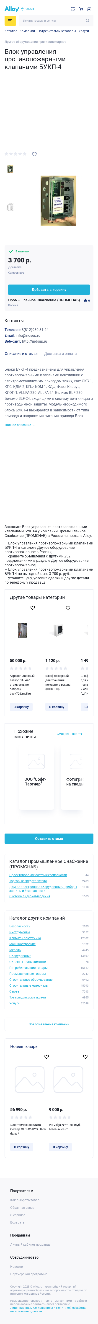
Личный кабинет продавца (30, 1244)
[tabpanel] (49, 397)
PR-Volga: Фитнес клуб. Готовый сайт (64, 1127)
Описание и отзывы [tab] (21, 354)
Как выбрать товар (24, 1200)
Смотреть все (67, 734)
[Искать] (87, 20)
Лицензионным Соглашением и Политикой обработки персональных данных (48, 1309)
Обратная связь (22, 1207)
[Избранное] (73, 9)
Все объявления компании (49, 1024)
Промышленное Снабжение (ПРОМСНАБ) (44, 300)
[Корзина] (81, 9)
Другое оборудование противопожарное (35, 42)
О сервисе (17, 1215)
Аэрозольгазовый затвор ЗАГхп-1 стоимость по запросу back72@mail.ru (22, 684)
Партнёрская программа (28, 1274)
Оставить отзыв (49, 838)
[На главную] (12, 9)
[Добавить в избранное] (34, 154)
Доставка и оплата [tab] (60, 354)
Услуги (84, 31)
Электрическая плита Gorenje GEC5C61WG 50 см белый (28, 1129)
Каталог (11, 31)
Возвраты (17, 1222)
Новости (16, 1266)
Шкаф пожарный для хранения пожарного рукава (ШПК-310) (57, 682)
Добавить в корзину (49, 289)
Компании (27, 31)
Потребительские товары (57, 31)
